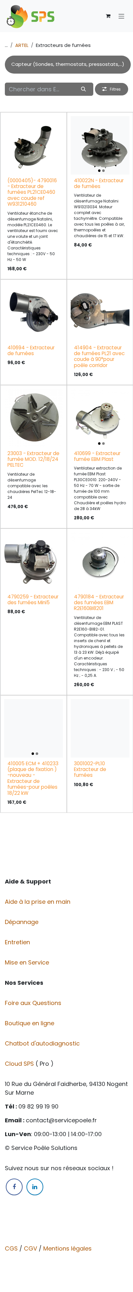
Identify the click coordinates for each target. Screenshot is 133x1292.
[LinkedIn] (34, 1187)
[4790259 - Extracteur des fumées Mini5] (33, 561)
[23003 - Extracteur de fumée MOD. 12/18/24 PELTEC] (33, 418)
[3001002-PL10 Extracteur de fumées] (100, 728)
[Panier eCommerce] (108, 16)
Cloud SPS (20, 1064)
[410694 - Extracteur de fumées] (33, 312)
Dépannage (22, 922)
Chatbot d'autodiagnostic (43, 1043)
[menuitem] (68, 65)
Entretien (17, 942)
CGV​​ (30, 1248)
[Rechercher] (83, 89)
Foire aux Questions (34, 1003)
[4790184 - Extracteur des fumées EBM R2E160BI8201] (100, 561)
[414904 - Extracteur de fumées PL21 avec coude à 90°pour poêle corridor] (100, 312)
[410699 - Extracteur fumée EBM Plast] (100, 418)
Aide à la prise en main (37, 902)
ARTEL (21, 45)
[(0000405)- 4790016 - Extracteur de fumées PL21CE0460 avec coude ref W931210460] (33, 145)
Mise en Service (28, 962)
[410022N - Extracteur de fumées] (100, 145)
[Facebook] (14, 1187)
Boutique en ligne (30, 1023)
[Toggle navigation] (121, 16)
